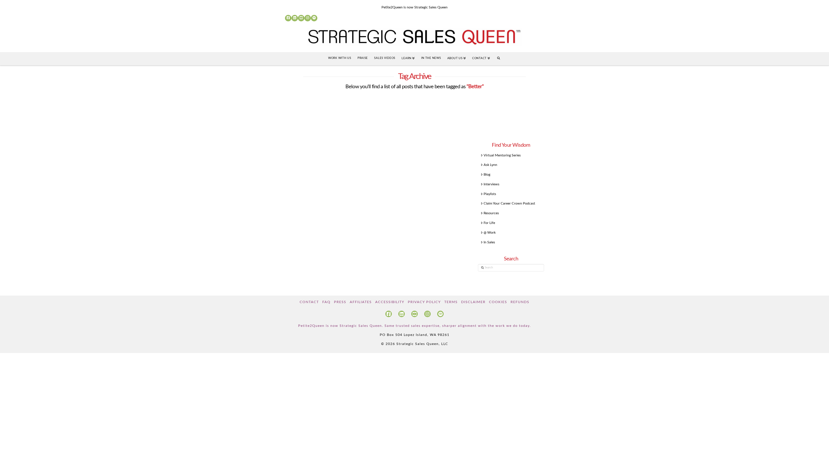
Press (340, 302)
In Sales (489, 242)
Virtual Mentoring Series (502, 155)
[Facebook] (288, 18)
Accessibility (389, 302)
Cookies (498, 302)
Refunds (520, 302)
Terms (451, 302)
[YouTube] (301, 18)
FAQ (326, 302)
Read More (300, 245)
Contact (309, 302)
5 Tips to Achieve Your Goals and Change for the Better (322, 175)
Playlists (490, 194)
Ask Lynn (490, 165)
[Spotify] (314, 18)
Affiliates (361, 302)
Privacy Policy (424, 302)
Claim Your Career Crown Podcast (509, 203)
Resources (491, 213)
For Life (489, 223)
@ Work (490, 232)
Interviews (491, 184)
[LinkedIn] (294, 18)
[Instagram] (307, 18)
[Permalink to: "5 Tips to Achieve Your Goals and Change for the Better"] (325, 129)
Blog (487, 174)
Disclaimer (473, 302)
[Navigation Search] (498, 58)
